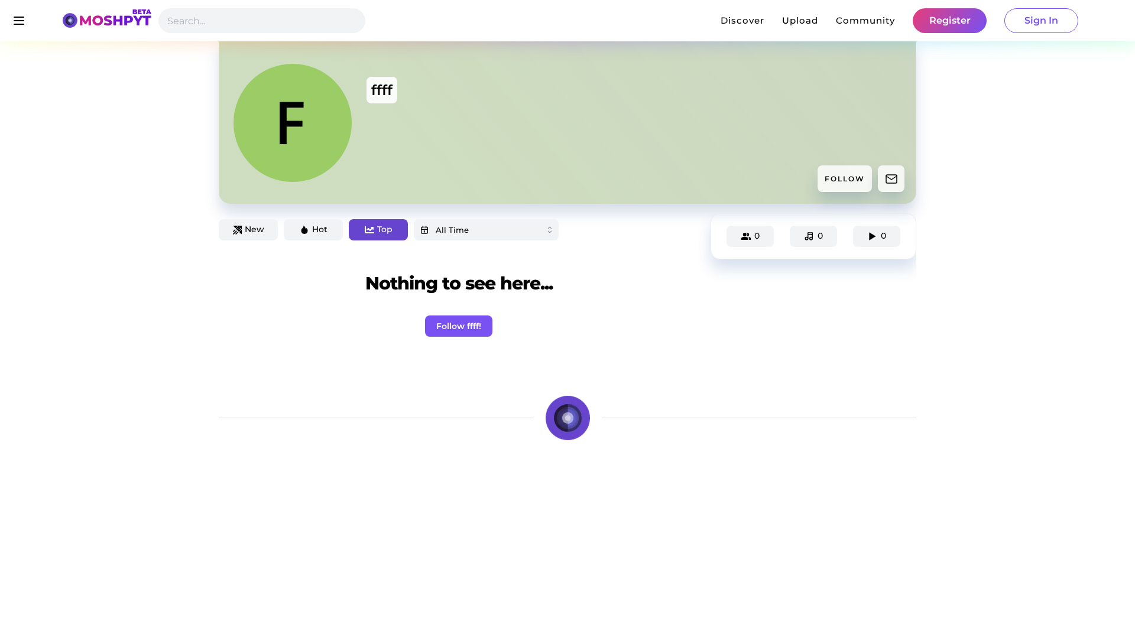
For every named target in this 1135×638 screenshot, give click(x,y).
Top (385, 229)
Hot (319, 229)
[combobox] (486, 229)
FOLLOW (845, 178)
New (254, 229)
